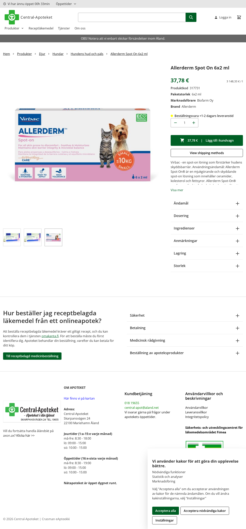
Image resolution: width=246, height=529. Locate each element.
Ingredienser (184, 228)
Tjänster (64, 28)
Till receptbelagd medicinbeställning (32, 356)
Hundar (58, 54)
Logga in (225, 17)
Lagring (180, 253)
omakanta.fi (50, 336)
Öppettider (64, 4)
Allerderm (189, 106)
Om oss (80, 28)
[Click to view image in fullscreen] (83, 144)
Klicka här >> (25, 435)
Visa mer (177, 190)
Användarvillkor (196, 408)
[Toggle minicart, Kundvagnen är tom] (239, 17)
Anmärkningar (185, 240)
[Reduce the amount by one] (175, 122)
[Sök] (191, 17)
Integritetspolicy (197, 417)
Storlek (179, 265)
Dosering (181, 215)
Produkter (12, 28)
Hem (6, 54)
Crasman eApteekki (56, 519)
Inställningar (164, 520)
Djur (42, 54)
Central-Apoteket (36, 17)
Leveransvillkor (196, 412)
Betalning (137, 327)
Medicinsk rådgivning (147, 340)
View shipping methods (207, 153)
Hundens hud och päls (87, 54)
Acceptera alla (165, 511)
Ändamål (181, 203)
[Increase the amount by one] (193, 122)
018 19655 (132, 403)
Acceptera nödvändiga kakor (205, 511)
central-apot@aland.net (142, 408)
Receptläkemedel (41, 28)
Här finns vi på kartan (79, 398)
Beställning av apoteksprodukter (157, 352)
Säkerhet (137, 315)
